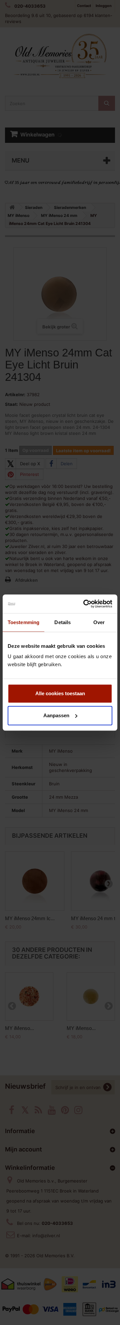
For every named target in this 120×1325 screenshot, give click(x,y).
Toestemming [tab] (23, 622)
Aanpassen (56, 715)
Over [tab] (99, 622)
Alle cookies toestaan (60, 693)
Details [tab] (62, 622)
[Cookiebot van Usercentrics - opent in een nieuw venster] (84, 603)
